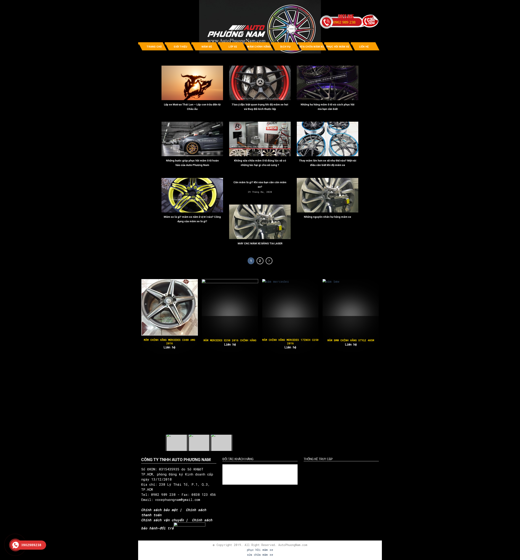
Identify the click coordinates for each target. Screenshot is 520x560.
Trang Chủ (154, 46)
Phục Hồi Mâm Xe (337, 46)
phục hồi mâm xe (260, 550)
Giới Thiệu (180, 46)
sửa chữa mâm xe (260, 555)
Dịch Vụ (285, 46)
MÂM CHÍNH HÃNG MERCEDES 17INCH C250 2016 (184, 341)
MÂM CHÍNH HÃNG (259, 46)
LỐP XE (233, 46)
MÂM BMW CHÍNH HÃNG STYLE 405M (245, 340)
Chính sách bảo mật (159, 510)
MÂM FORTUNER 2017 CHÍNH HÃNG (366, 340)
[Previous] (149, 307)
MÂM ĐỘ (207, 46)
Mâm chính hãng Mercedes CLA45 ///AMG (305, 341)
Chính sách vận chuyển (162, 520)
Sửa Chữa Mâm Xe (311, 46)
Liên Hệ (364, 46)
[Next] (371, 307)
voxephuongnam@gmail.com (178, 499)
